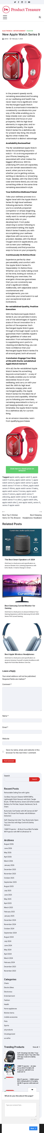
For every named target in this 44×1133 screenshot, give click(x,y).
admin (6, 39)
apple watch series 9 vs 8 (21, 497)
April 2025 (8, 903)
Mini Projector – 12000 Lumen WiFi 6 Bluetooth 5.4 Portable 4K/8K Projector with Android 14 (28, 1069)
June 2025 (8, 895)
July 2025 (7, 891)
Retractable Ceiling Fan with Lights (16, 793)
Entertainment (19, 31)
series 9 (36, 502)
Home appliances (10, 1009)
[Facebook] (18, 2)
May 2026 (7, 853)
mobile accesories (10, 1017)
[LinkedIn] (22, 2)
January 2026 (9, 865)
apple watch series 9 (24, 483)
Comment (6, 684)
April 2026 (8, 857)
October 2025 (9, 878)
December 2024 (10, 920)
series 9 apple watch (10, 505)
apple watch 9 (26, 477)
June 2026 (8, 848)
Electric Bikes (9, 987)
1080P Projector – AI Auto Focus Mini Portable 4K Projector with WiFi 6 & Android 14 (26, 1056)
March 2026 (8, 861)
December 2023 (10, 967)
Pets (6, 1021)
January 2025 (9, 916)
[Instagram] (25, 2)
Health (6, 1004)
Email (5, 727)
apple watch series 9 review (13, 491)
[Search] (40, 17)
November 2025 (10, 874)
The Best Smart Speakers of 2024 (20, 560)
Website (5, 739)
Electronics (7, 31)
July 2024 (7, 941)
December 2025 (10, 869)
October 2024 (9, 929)
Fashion (30, 31)
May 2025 (7, 899)
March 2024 (8, 958)
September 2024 (10, 933)
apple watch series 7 (24, 480)
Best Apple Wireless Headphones (19, 654)
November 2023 (10, 971)
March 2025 (8, 907)
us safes (7, 1038)
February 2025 (9, 912)
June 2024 (8, 945)
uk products (8, 1030)
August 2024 (9, 937)
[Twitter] (15, 2)
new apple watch (25, 502)
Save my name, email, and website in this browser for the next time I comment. (23, 751)
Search (7, 776)
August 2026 (9, 844)
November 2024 (10, 924)
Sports (6, 1025)
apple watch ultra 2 (10, 502)
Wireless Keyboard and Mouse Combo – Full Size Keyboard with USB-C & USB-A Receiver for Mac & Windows (28, 1082)
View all (36, 1047)
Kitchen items (9, 1013)
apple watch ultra (30, 500)
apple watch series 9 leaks (27, 488)
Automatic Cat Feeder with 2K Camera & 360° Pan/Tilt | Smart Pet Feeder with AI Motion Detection (21, 813)
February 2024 (9, 962)
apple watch (14, 477)
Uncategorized (9, 1034)
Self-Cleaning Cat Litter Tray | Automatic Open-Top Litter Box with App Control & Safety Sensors (21, 822)
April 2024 (8, 954)
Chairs (6, 983)
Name (5, 716)
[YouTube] (29, 2)
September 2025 (10, 882)
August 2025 (9, 886)
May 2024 (7, 950)
